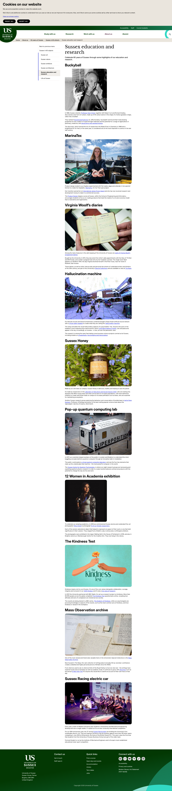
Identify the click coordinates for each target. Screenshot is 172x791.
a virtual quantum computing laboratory (93, 462)
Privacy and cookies (125, 766)
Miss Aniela (77, 526)
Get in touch (58, 758)
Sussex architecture (47, 68)
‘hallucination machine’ (112, 323)
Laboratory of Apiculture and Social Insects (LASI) (101, 392)
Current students (142, 28)
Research (70, 34)
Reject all (9, 21)
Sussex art (44, 55)
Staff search (58, 761)
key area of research (108, 591)
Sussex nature (45, 59)
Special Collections (101, 268)
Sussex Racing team (99, 731)
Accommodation (92, 764)
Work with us (89, 34)
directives (123, 670)
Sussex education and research (48, 73)
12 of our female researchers (100, 526)
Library (88, 767)
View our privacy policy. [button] (11, 16)
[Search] (168, 34)
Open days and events (93, 761)
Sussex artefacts (46, 63)
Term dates (90, 770)
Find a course (90, 758)
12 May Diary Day (77, 671)
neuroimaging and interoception (97, 335)
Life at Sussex (45, 78)
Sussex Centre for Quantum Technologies (81, 467)
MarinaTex (89, 188)
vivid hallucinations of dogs (107, 328)
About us (108, 34)
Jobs (88, 773)
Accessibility (124, 28)
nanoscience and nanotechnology (92, 123)
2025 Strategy (88, 591)
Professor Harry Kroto (88, 113)
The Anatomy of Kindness (102, 601)
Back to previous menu (47, 46)
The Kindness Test (99, 596)
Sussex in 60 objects (46, 50)
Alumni (125, 34)
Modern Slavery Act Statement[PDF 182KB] (129, 770)
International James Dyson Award (93, 191)
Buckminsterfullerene (81, 120)
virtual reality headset (76, 323)
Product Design (73, 196)
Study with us (49, 34)
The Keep (128, 268)
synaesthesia (82, 335)
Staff (132, 28)
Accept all (23, 21)
